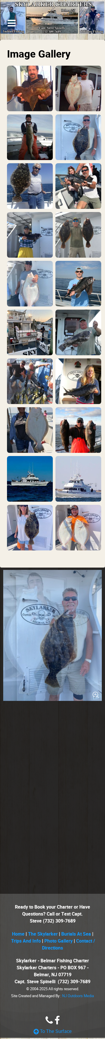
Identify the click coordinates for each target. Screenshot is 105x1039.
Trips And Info (26, 941)
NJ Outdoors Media (78, 996)
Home (19, 934)
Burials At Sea (76, 934)
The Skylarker (43, 934)
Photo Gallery (58, 941)
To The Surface (55, 1031)
